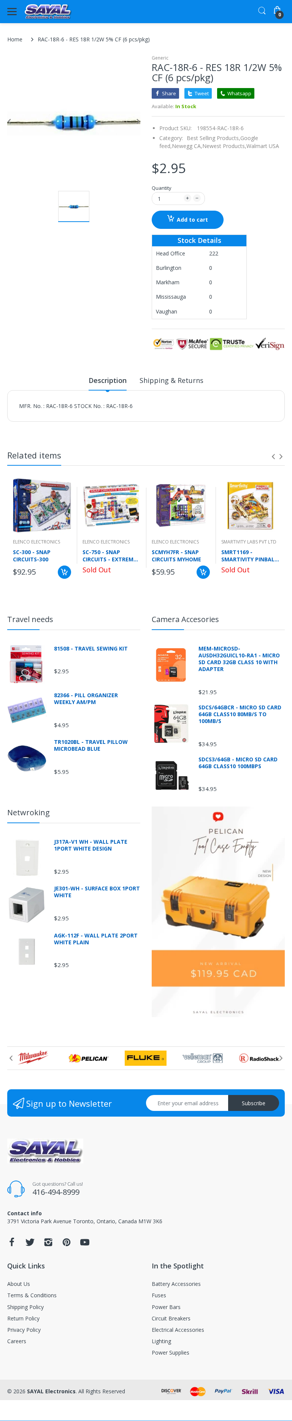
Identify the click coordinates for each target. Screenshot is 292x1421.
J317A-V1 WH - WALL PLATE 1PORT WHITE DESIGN (90, 845)
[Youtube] (84, 1244)
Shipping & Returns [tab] (171, 380)
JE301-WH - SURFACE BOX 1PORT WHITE (97, 892)
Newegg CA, (187, 146)
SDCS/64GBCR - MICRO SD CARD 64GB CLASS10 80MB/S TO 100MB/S (239, 714)
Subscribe (253, 1103)
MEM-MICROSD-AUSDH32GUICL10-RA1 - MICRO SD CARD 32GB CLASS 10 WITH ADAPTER (239, 659)
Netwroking (28, 812)
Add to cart (192, 219)
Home (14, 39)
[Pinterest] (66, 1244)
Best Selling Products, (213, 138)
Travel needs (30, 619)
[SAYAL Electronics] (48, 11)
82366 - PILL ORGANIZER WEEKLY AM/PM (86, 699)
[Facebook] (11, 1244)
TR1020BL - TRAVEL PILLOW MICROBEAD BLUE (91, 745)
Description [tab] (108, 380)
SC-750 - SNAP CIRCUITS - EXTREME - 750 (111, 555)
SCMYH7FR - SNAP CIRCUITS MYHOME (176, 555)
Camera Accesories (185, 619)
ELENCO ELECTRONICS (36, 542)
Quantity (161, 187)
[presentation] (273, 456)
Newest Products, (224, 146)
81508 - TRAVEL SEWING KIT (91, 648)
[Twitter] (30, 1244)
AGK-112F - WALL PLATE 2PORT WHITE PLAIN (96, 939)
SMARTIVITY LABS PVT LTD (248, 542)
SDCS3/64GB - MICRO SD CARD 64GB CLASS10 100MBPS (238, 763)
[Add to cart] (64, 572)
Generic (160, 58)
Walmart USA (262, 146)
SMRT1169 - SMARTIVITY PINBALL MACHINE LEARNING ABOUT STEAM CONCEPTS (249, 555)
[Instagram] (48, 1244)
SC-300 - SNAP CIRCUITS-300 (32, 555)
